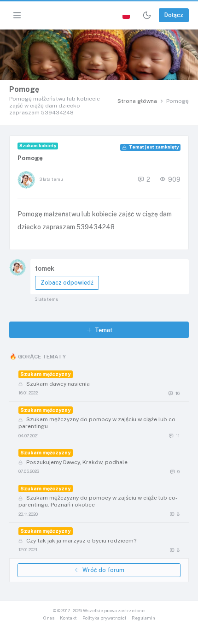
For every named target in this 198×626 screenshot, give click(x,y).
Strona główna (137, 101)
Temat (104, 330)
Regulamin (143, 617)
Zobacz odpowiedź (67, 282)
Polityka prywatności (104, 617)
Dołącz (173, 15)
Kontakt (68, 617)
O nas (48, 617)
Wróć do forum (103, 569)
